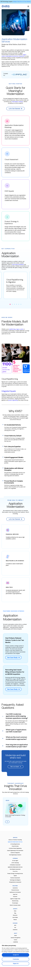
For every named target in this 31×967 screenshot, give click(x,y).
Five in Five (15, 871)
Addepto (15, 1)
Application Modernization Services (15, 867)
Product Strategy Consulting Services (15, 873)
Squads (15, 875)
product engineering (13, 400)
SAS (15, 927)
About (15, 935)
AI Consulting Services (15, 844)
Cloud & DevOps (15, 846)
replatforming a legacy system (16, 329)
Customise (16, 959)
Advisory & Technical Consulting (15, 839)
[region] (15, 955)
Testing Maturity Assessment (15, 882)
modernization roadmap (17, 101)
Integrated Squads (9, 391)
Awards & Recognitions (15, 937)
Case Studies (15, 917)
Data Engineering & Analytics (15, 854)
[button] (28, 6)
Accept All (16, 955)
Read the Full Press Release (24, 1)
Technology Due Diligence (15, 880)
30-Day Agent (15, 860)
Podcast (15, 919)
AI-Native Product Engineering (15, 848)
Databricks (15, 929)
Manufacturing (15, 900)
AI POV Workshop (15, 862)
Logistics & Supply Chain (15, 898)
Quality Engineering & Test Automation (15, 850)
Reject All (16, 963)
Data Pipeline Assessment (15, 869)
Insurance (15, 896)
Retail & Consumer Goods (15, 905)
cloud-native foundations (18, 264)
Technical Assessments (15, 877)
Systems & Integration (15, 852)
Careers (15, 939)
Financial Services (15, 890)
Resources (15, 915)
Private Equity (15, 903)
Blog (7, 800)
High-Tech (15, 894)
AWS (15, 925)
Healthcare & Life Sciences (15, 892)
